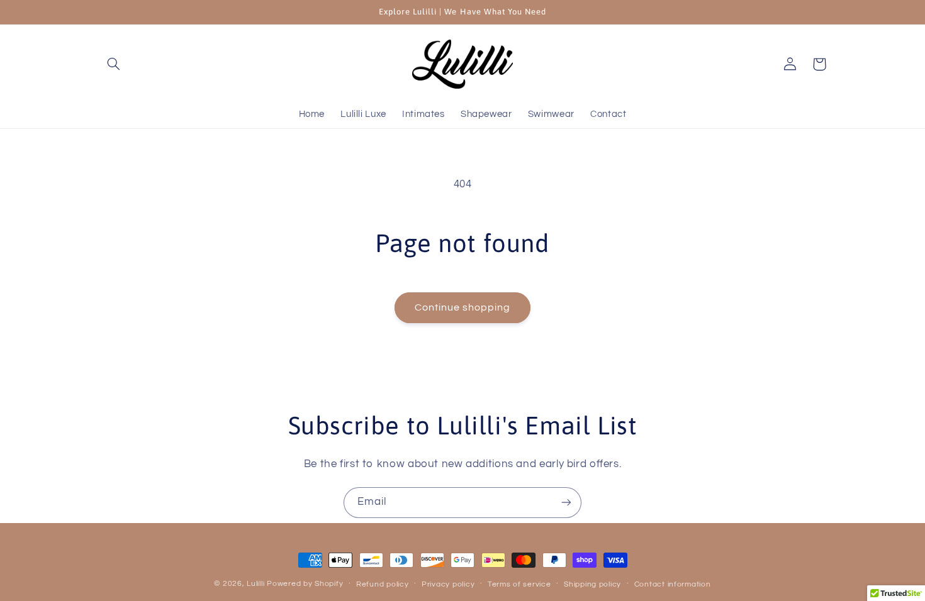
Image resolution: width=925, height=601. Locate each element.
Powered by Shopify (305, 583)
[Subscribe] (566, 502)
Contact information (672, 584)
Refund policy (382, 584)
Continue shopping (463, 307)
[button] (113, 64)
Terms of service (519, 584)
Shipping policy (592, 584)
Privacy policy (448, 584)
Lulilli (257, 583)
